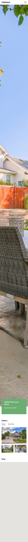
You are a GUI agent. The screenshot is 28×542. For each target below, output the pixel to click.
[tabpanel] (14, 440)
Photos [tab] (3, 424)
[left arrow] (2, 448)
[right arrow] (25, 448)
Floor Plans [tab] (11, 424)
